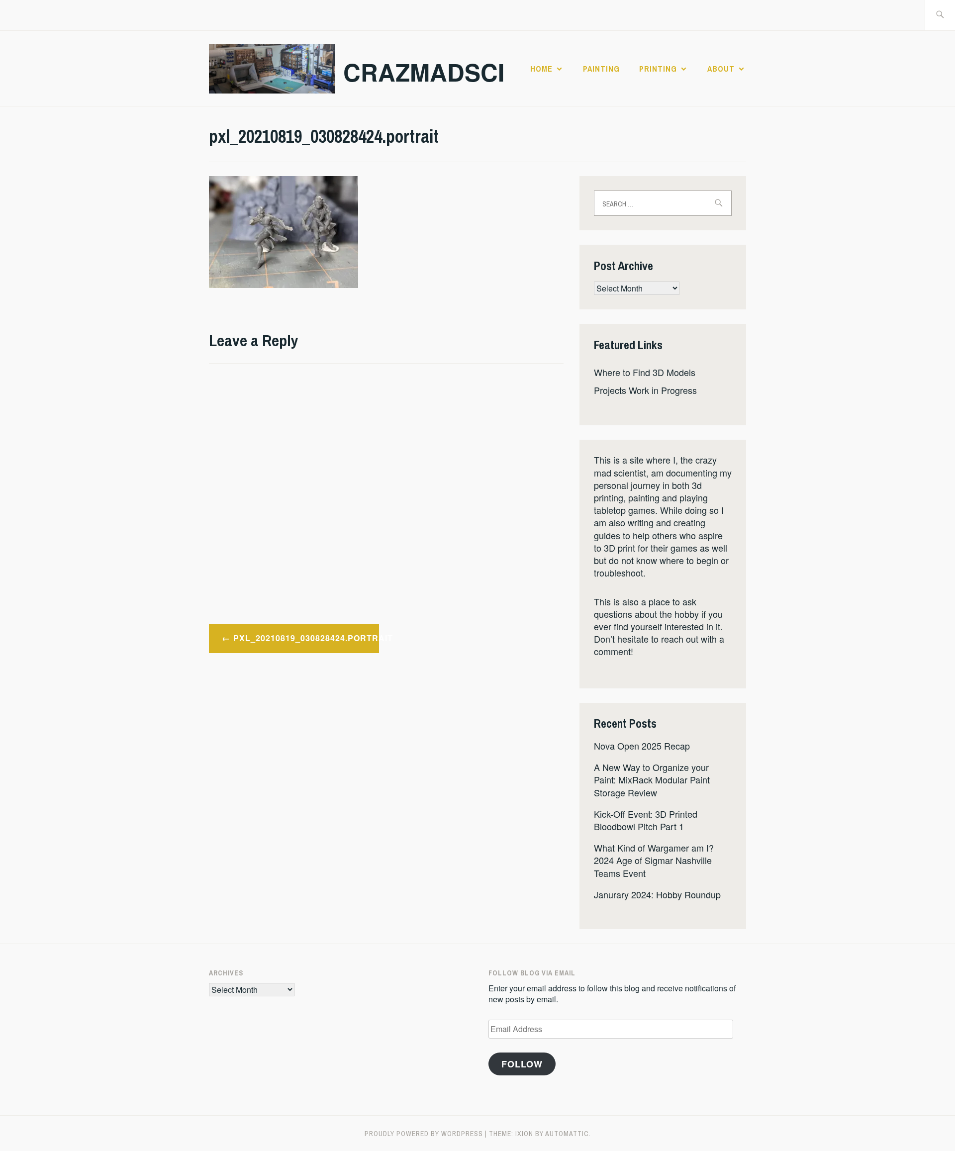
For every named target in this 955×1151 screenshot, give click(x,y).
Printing (658, 68)
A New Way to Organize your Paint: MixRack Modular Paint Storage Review (652, 779)
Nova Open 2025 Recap (642, 745)
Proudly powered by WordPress (424, 1133)
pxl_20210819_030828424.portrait (306, 638)
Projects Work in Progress (645, 390)
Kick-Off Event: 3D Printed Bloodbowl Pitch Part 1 (645, 820)
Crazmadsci (423, 72)
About (721, 68)
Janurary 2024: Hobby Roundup (657, 894)
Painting (601, 68)
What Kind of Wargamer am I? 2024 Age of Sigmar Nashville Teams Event (654, 860)
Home (541, 68)
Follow (522, 1063)
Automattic (567, 1133)
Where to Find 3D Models (644, 372)
